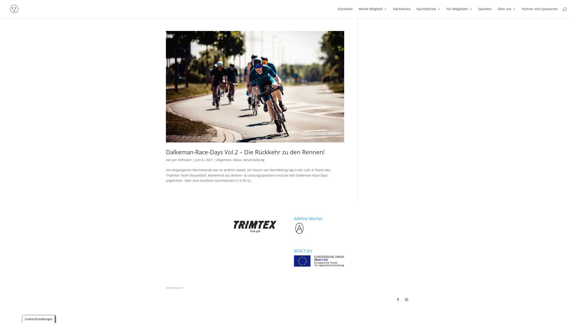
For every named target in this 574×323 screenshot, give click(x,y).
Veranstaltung (253, 160)
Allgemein (223, 160)
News (237, 160)
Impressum (174, 288)
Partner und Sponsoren (540, 9)
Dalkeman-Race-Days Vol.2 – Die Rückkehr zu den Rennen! (245, 152)
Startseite (345, 9)
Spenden (485, 9)
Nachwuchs (402, 9)
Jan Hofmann (182, 160)
